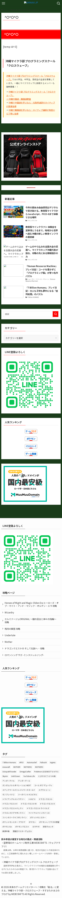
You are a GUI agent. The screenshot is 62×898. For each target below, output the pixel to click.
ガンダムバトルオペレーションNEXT (16, 785)
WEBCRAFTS (17, 894)
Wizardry (9, 612)
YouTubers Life (29, 776)
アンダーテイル (8, 780)
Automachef (32, 762)
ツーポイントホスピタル (27, 794)
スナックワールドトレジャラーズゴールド (18, 790)
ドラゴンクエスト (46, 799)
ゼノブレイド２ (8, 794)
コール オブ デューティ (43, 785)
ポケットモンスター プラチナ (13, 822)
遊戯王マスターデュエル (22, 831)
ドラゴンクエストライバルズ (38, 808)
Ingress (52, 762)
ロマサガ (36, 826)
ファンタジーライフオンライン (14, 817)
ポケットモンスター (38, 817)
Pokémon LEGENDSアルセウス (46, 771)
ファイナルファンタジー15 (38, 813)
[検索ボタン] (58, 3)
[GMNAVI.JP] (31, 3)
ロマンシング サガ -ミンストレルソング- (24, 655)
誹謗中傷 (5, 831)
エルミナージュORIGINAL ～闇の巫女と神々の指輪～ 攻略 (30, 620)
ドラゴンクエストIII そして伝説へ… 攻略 (24, 648)
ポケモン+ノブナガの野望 (49, 822)
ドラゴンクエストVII (28, 803)
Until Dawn (15, 776)
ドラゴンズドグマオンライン (13, 813)
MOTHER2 (28, 767)
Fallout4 (43, 762)
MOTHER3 (39, 767)
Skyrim (5, 776)
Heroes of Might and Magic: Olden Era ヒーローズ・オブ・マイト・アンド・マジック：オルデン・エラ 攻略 (32, 604)
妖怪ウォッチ (48, 826)
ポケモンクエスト (22, 826)
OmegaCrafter (25, 771)
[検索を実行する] (55, 314)
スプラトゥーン (44, 790)
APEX (21, 762)
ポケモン (32, 822)
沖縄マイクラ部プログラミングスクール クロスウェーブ (30, 861)
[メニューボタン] (3, 3)
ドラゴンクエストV (9, 803)
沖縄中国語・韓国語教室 (20, 98)
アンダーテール (24, 780)
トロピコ (31, 799)
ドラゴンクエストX (47, 803)
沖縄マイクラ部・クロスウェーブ (24, 890)
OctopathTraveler (9, 771)
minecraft (6, 767)
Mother (8, 641)
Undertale (10, 635)
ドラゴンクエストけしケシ (12, 808)
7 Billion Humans (9, 762)
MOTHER (16, 767)
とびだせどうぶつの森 (47, 776)
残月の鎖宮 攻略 (12, 628)
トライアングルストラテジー (13, 799)
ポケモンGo (7, 826)
